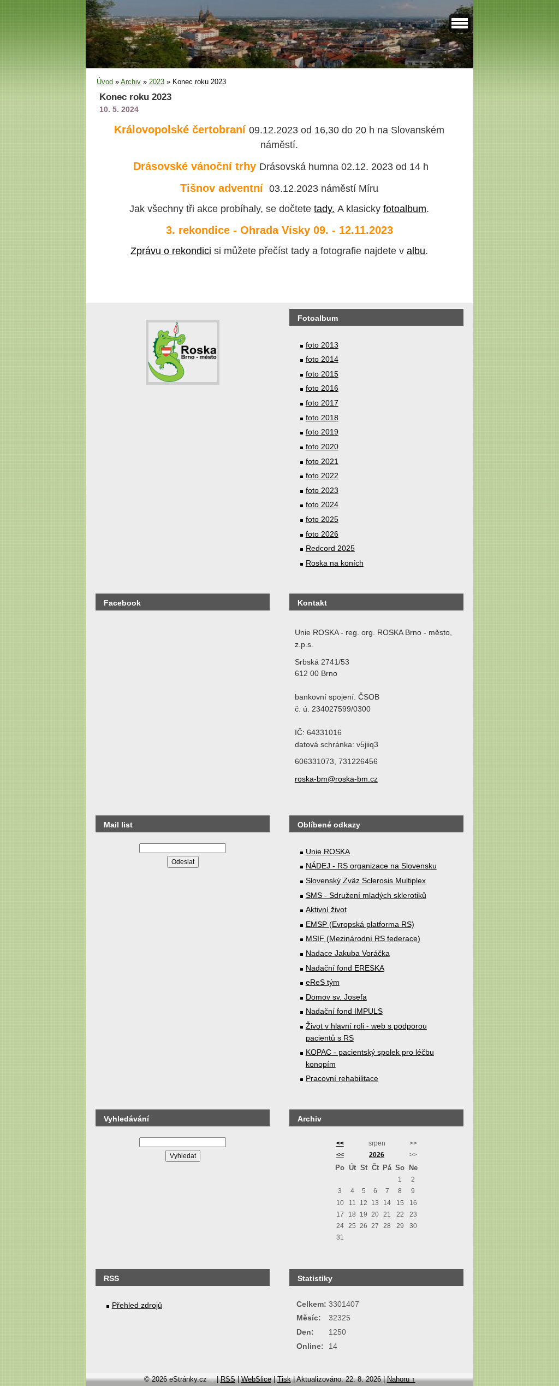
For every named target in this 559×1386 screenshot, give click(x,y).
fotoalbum (404, 208)
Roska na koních (335, 563)
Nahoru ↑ (401, 1379)
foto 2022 (322, 475)
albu (416, 250)
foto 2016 (322, 388)
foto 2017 (322, 402)
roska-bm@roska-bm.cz (336, 778)
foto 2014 (322, 359)
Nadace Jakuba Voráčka (348, 953)
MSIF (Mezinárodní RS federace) (363, 938)
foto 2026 (322, 534)
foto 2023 (322, 490)
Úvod (105, 82)
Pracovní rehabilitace (342, 1078)
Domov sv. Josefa (336, 996)
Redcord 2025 (330, 548)
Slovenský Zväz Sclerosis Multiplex (366, 880)
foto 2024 (322, 504)
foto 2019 (322, 431)
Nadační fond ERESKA (345, 968)
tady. (324, 208)
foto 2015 (322, 373)
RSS (228, 1379)
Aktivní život (326, 909)
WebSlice (256, 1379)
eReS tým (323, 982)
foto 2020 (322, 446)
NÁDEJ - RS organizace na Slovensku (371, 865)
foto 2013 (322, 344)
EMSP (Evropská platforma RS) (360, 924)
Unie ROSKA (328, 851)
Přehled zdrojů (137, 1305)
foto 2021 (322, 461)
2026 (376, 1155)
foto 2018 (322, 417)
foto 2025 (322, 519)
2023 (156, 82)
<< (340, 1143)
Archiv (131, 82)
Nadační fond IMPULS (344, 1011)
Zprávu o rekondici (170, 250)
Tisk (284, 1379)
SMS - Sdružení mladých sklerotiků (366, 895)
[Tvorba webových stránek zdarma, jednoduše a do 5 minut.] (213, 1380)
